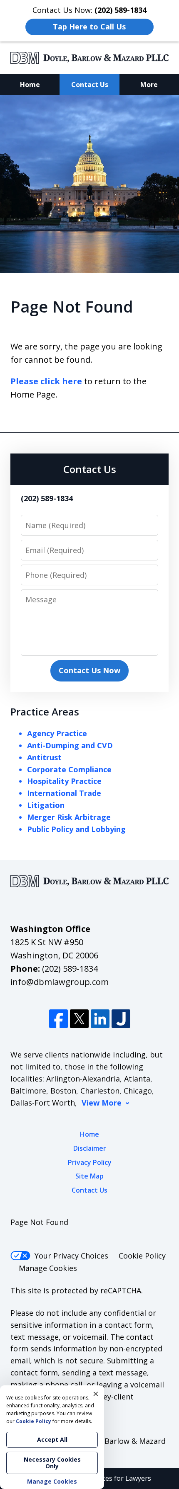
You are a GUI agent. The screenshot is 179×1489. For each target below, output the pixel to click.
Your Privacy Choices (71, 1256)
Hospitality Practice (64, 781)
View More (102, 1103)
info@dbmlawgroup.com (59, 981)
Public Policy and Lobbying (76, 829)
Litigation (46, 805)
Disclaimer (89, 1148)
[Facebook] (58, 1018)
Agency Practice (57, 733)
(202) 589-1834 (70, 968)
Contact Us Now (89, 670)
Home (30, 84)
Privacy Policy (90, 1162)
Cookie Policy (142, 1256)
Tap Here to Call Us (89, 27)
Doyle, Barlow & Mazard (123, 1441)
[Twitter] (79, 1018)
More (149, 84)
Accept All (52, 1439)
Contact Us (89, 84)
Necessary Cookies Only (52, 1462)
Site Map (89, 1176)
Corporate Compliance (69, 769)
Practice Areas (44, 711)
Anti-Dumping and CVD (70, 745)
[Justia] (121, 1018)
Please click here (46, 381)
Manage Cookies (48, 1268)
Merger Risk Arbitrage (69, 817)
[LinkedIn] (100, 1018)
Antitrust (44, 757)
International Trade (64, 793)
